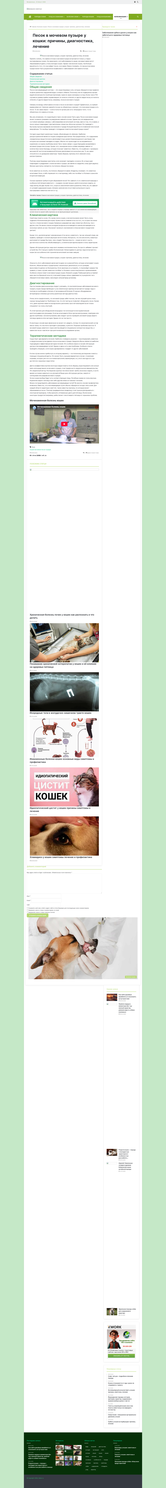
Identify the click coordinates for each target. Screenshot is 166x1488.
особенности (97, 1459)
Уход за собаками (56, 16)
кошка (100, 1453)
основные (88, 1459)
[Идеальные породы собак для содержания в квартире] (112, 1311)
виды (86, 1446)
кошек (94, 1453)
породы (106, 1459)
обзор (100, 1456)
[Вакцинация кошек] (77, 1463)
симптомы (104, 1463)
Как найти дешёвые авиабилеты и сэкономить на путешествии (127, 997)
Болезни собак (72, 16)
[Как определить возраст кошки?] (69, 1452)
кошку (87, 1456)
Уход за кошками (104, 16)
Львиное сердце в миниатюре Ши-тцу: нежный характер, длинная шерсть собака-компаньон (127, 1008)
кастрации (96, 1450)
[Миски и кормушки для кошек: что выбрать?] (60, 1447)
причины (95, 1463)
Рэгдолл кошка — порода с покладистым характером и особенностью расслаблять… (127, 1154)
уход (86, 1469)
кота (102, 1450)
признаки (88, 1463)
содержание (94, 1466)
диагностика (102, 1446)
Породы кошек (88, 16)
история (87, 1450)
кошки (106, 1453)
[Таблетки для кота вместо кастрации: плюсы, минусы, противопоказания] (77, 1458)
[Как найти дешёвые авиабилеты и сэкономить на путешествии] (112, 997)
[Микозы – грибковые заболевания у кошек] (77, 1447)
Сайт (28, 905)
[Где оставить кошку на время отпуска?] (60, 1458)
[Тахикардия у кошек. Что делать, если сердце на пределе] (69, 1458)
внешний (93, 1446)
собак (87, 1466)
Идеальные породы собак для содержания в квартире (127, 1311)
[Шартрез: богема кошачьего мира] (69, 1463)
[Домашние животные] (34, 9)
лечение (94, 1456)
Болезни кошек (120, 16)
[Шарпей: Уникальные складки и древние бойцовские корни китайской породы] (112, 1234)
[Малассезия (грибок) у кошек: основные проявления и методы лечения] (60, 1463)
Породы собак (40, 16)
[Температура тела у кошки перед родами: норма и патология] (69, 1447)
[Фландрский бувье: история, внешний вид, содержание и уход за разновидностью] (77, 1452)
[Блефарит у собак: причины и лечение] (60, 1452)
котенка (87, 1453)
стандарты (104, 1466)
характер (93, 1469)
